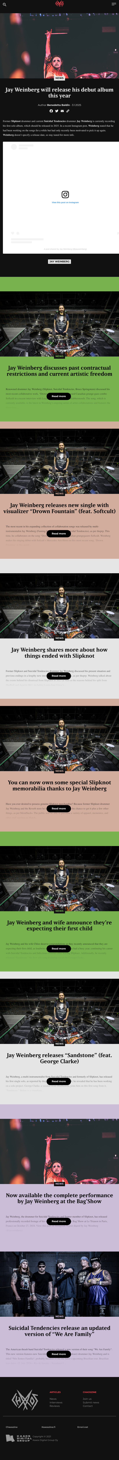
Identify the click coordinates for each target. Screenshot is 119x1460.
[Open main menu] (114, 4)
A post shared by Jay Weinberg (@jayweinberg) (65, 249)
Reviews (55, 1406)
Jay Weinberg (59, 261)
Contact (88, 1406)
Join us (87, 1399)
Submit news (91, 1402)
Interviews (56, 1402)
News (59, 78)
